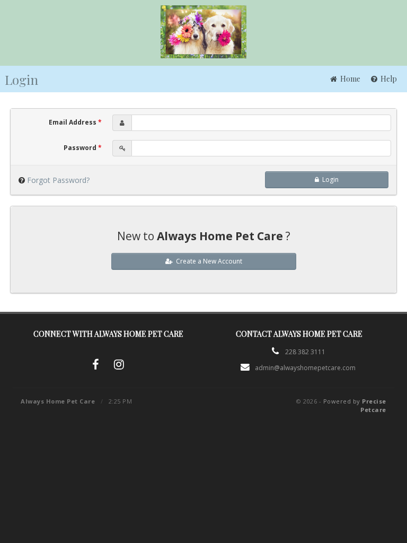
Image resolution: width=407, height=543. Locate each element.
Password (83, 147)
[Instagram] (118, 366)
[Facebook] (95, 366)
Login (329, 179)
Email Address (75, 122)
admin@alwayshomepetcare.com (305, 367)
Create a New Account (207, 261)
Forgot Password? (58, 180)
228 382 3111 (305, 351)
